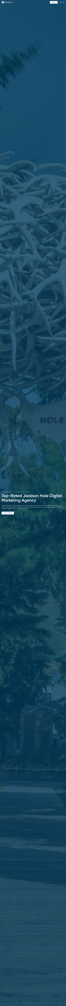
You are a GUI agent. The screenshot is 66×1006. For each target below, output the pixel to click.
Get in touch (53, 2)
